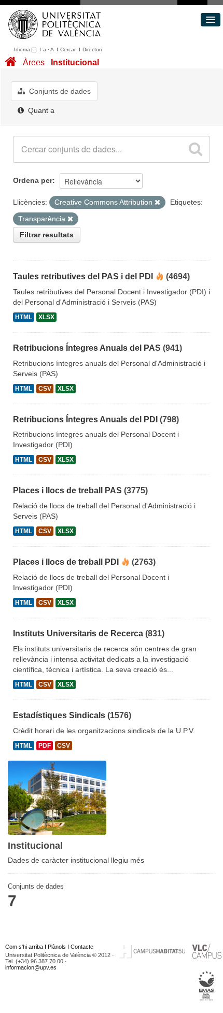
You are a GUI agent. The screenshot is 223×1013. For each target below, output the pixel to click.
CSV (44, 388)
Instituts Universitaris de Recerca (78, 633)
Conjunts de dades (59, 91)
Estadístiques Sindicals (59, 715)
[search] (195, 149)
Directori (92, 49)
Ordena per (32, 180)
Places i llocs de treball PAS (67, 490)
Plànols (57, 947)
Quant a (40, 110)
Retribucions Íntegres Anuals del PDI (85, 419)
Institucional (75, 62)
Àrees (34, 62)
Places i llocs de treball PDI (66, 562)
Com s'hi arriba (24, 947)
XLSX (46, 317)
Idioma (23, 49)
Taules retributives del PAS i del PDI (83, 276)
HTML (23, 317)
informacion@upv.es (31, 967)
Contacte (82, 947)
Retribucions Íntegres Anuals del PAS (87, 348)
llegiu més (127, 860)
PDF (44, 745)
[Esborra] (157, 202)
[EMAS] (206, 985)
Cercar (68, 49)
